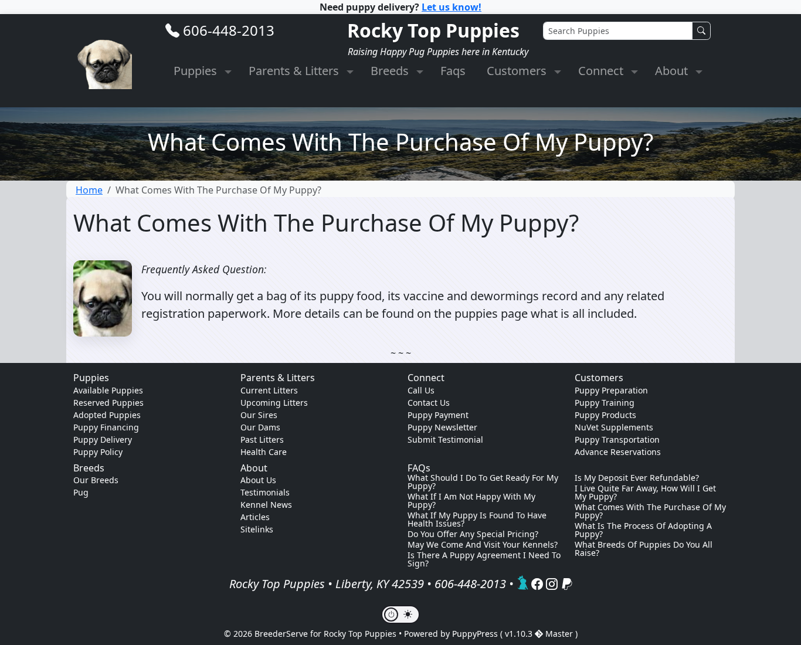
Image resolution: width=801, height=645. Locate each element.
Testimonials (265, 492)
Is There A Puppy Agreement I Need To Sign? (484, 559)
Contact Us (429, 402)
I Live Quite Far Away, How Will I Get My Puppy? (645, 492)
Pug (81, 492)
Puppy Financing (106, 427)
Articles (255, 516)
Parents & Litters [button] (295, 71)
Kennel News (266, 504)
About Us (258, 480)
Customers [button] (518, 71)
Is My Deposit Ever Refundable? (637, 478)
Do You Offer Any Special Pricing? (473, 534)
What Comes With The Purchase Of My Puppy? (650, 511)
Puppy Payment (438, 414)
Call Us (421, 390)
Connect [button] (602, 71)
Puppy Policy (98, 451)
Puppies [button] (197, 71)
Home (89, 190)
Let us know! (451, 7)
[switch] (400, 614)
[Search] (701, 31)
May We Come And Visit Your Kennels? (483, 545)
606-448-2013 (228, 30)
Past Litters (262, 439)
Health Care (263, 451)
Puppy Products (605, 414)
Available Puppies (108, 390)
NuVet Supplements (614, 427)
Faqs (453, 71)
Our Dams (260, 427)
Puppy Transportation (617, 439)
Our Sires (258, 414)
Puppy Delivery (102, 439)
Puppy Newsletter (442, 427)
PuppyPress (476, 633)
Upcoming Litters (274, 402)
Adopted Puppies (107, 414)
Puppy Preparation (611, 390)
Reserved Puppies (108, 402)
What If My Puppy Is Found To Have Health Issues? (477, 519)
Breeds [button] (391, 71)
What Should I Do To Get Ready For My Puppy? (483, 482)
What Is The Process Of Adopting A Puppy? (643, 530)
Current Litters (269, 390)
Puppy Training (604, 402)
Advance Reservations (618, 451)
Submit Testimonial (445, 439)
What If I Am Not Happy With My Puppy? (471, 501)
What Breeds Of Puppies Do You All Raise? (643, 549)
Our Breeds (95, 480)
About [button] (673, 71)
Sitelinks (256, 529)
